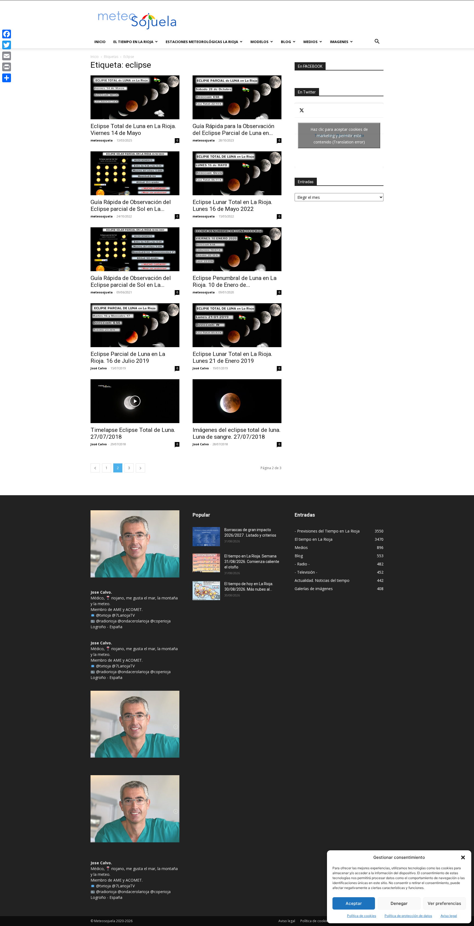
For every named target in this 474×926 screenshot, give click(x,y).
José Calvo (99, 368)
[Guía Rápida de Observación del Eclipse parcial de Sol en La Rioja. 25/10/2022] (135, 173)
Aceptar (354, 903)
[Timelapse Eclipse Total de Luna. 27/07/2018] (135, 401)
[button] (463, 857)
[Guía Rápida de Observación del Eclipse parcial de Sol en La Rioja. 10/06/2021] (135, 249)
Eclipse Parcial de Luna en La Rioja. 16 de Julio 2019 (128, 357)
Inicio (100, 41)
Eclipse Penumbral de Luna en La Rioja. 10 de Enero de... (234, 281)
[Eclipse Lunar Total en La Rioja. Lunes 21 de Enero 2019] (237, 325)
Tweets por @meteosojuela (339, 135)
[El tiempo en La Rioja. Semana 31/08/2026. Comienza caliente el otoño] (206, 563)
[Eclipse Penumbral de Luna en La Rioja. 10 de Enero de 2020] (237, 249)
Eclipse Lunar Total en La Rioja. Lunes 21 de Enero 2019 (232, 357)
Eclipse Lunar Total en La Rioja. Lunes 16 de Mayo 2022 (232, 205)
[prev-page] (95, 467)
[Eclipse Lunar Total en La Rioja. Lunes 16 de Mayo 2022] (237, 173)
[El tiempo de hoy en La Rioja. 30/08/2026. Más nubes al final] (206, 590)
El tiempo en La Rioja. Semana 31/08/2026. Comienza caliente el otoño (251, 561)
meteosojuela (102, 140)
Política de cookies (361, 916)
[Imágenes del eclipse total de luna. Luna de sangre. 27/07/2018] (237, 401)
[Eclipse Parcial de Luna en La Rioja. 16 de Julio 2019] (135, 325)
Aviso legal (449, 916)
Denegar (399, 903)
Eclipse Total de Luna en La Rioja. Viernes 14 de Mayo (133, 129)
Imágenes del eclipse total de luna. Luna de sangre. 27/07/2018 (237, 433)
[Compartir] (6, 77)
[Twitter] (6, 44)
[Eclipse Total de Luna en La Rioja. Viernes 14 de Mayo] (135, 97)
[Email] (6, 55)
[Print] (6, 66)
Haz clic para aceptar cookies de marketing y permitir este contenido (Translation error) (339, 135)
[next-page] (140, 467)
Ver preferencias (444, 903)
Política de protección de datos (408, 916)
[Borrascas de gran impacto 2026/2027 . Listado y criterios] (206, 536)
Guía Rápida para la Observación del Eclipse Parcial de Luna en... (233, 129)
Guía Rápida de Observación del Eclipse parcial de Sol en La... (131, 205)
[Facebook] (6, 34)
